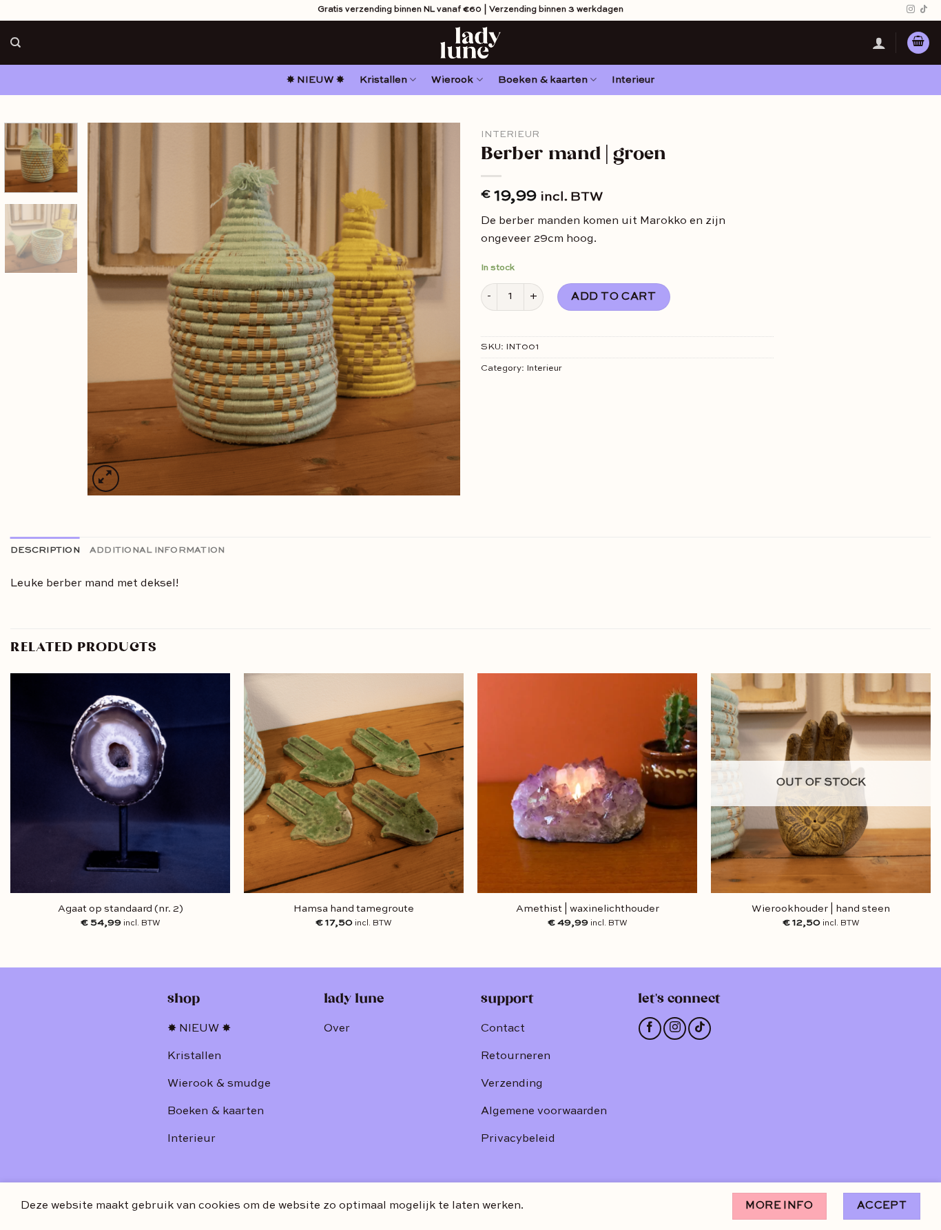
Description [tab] (45, 550)
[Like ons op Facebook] (650, 1028)
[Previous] (112, 308)
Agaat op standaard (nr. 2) (120, 909)
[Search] (15, 43)
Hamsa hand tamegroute (353, 909)
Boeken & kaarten (543, 80)
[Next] (435, 308)
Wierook (452, 80)
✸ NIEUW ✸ (315, 80)
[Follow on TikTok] (924, 9)
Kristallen (383, 80)
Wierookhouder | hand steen (821, 909)
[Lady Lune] (470, 43)
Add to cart (613, 297)
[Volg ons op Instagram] (911, 9)
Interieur (633, 80)
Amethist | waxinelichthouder (587, 909)
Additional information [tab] (157, 550)
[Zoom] (105, 478)
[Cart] (918, 43)
